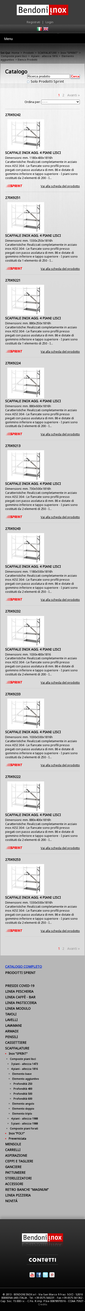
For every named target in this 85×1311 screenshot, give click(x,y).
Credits (42, 1304)
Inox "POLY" (17, 1133)
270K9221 (13, 280)
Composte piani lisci (14, 56)
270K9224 (13, 363)
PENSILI (11, 1037)
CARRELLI (13, 1149)
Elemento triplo (22, 1113)
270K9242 (13, 114)
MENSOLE (13, 1144)
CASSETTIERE (15, 1042)
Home (15, 52)
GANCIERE (13, 1166)
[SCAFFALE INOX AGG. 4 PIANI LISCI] (25, 149)
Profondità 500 (22, 1093)
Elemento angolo (23, 1103)
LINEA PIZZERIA (18, 1195)
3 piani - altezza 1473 (24, 1064)
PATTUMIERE (15, 1172)
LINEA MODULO (18, 1008)
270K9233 (13, 694)
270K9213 (13, 445)
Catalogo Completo (23, 966)
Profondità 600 (22, 1098)
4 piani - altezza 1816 (44, 56)
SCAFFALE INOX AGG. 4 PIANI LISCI (33, 152)
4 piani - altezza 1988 (24, 1118)
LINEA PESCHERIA (19, 991)
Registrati (33, 22)
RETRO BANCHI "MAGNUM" (27, 1189)
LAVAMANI (13, 1025)
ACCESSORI (14, 1184)
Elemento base (22, 1073)
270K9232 (13, 611)
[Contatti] (42, 1263)
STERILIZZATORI (18, 1178)
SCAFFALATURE (47, 52)
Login (49, 22)
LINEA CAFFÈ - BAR (20, 997)
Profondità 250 (22, 1083)
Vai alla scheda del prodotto (60, 186)
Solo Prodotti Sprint (47, 81)
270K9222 (13, 776)
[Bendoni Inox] (42, 1246)
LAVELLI (11, 1019)
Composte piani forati (24, 1128)
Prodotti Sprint (20, 972)
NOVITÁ (11, 1201)
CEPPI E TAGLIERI (19, 1161)
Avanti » (73, 95)
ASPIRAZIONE (16, 1155)
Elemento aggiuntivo (25, 1078)
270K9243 (13, 528)
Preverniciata (17, 1139)
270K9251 (13, 197)
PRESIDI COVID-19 (19, 985)
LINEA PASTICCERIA (21, 1002)
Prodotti (28, 52)
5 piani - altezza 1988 (24, 1123)
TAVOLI (11, 1014)
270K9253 (13, 859)
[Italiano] (39, 30)
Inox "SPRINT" (69, 52)
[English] (45, 30)
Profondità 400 (22, 1088)
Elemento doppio (23, 1108)
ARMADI (11, 1031)
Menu (8, 38)
